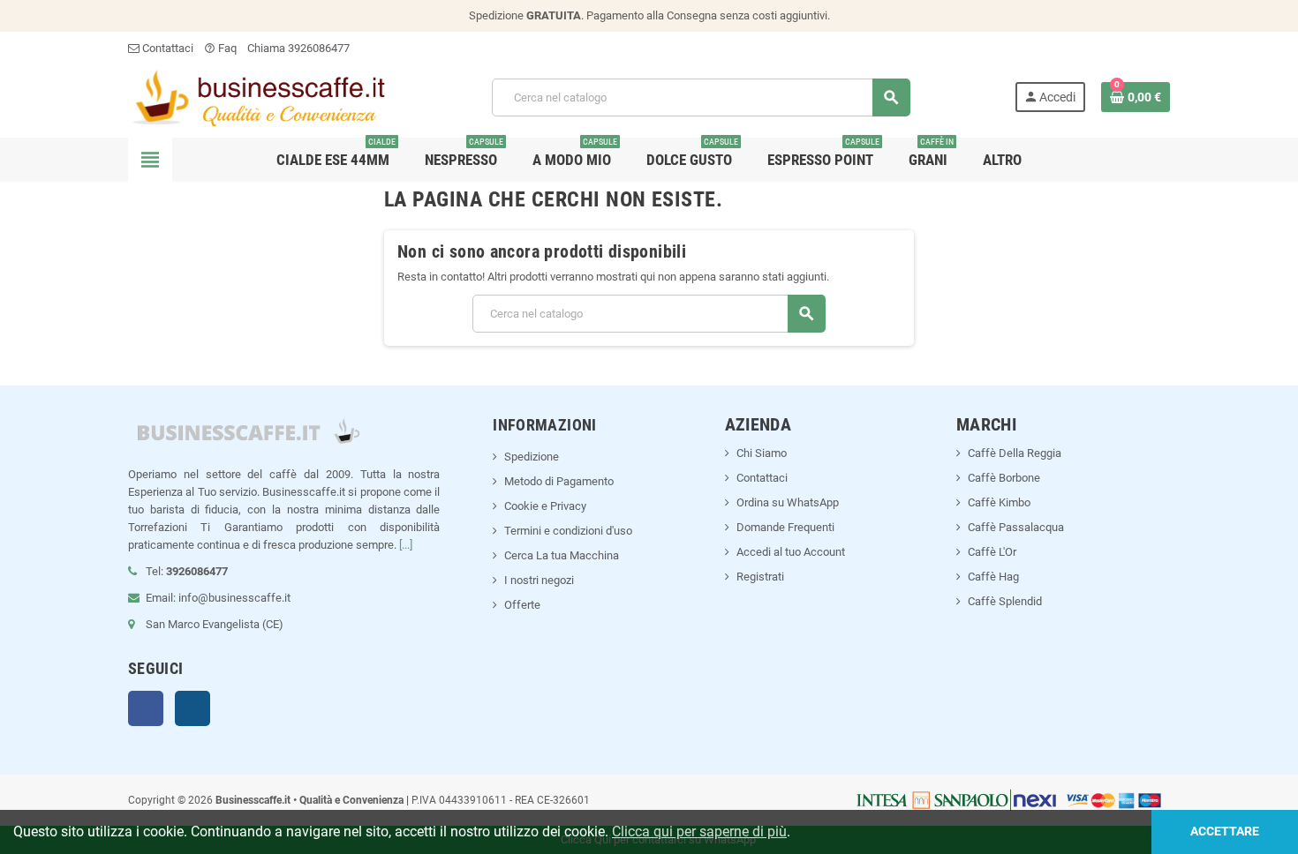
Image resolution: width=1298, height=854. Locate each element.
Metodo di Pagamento (559, 481)
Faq (220, 48)
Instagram (192, 708)
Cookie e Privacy (545, 506)
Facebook (145, 708)
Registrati (760, 576)
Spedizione (531, 456)
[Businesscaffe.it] (258, 96)
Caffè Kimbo (999, 502)
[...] (405, 544)
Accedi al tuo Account (790, 551)
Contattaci (166, 48)
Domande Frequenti (785, 527)
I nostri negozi (539, 580)
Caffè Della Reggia (1014, 453)
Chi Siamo (761, 453)
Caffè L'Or (992, 551)
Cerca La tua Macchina (561, 555)
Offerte (522, 604)
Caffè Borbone (1004, 477)
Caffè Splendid (1005, 601)
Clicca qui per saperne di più (699, 831)
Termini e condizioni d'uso (568, 530)
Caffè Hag (993, 576)
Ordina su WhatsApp (787, 502)
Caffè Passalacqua (1016, 527)
